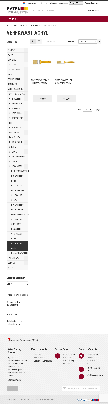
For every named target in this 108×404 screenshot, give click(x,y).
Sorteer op (72, 41)
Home (9, 26)
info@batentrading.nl (95, 375)
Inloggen (53, 3)
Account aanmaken (92, 3)
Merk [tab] (9, 284)
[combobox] (54, 10)
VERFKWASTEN (36, 26)
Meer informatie (14, 380)
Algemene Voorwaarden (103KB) (24, 340)
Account (44, 3)
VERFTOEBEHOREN (20, 26)
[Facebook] (9, 387)
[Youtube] (15, 387)
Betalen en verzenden (43, 361)
